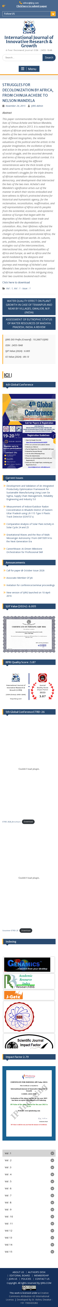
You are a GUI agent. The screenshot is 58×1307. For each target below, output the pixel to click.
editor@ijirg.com (31, 3)
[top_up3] (29, 1032)
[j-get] (29, 978)
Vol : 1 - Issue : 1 (22, 288)
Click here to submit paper (31, 6)
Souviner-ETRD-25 (10, 930)
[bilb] (29, 964)
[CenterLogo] (29, 1000)
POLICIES (26, 1279)
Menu (32, 69)
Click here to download (16, 282)
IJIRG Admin (37, 105)
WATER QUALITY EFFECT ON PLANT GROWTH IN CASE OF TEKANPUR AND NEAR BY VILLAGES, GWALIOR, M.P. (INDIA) (29, 306)
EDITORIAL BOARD (20, 1276)
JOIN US (13, 1279)
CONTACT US (42, 1279)
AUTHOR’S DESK (36, 1272)
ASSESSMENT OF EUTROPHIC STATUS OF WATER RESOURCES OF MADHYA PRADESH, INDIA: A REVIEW (29, 323)
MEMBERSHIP (41, 1276)
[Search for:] (29, 57)
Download (28, 821)
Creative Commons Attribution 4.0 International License (27, 1296)
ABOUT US (18, 1272)
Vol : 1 (9, 288)
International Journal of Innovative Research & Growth (29, 41)
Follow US (9, 13)
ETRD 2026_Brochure (11, 821)
